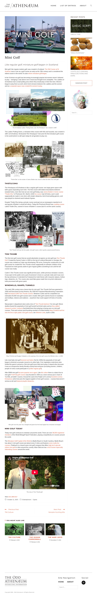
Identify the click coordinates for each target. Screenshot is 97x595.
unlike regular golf (35, 368)
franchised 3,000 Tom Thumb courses (20, 293)
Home (61, 582)
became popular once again (27, 372)
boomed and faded (27, 360)
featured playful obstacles (25, 381)
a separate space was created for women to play (26, 86)
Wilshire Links (40, 312)
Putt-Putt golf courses (18, 375)
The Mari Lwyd (55, 537)
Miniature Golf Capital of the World (19, 441)
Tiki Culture (14, 537)
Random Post (81, 83)
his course (38, 194)
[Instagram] (83, 582)
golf (9, 496)
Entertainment (26, 499)
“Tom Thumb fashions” (42, 304)
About (70, 582)
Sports (35, 499)
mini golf (14, 496)
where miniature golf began (37, 73)
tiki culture (44, 372)
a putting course (59, 204)
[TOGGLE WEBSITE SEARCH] (91, 5)
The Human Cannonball (35, 538)
